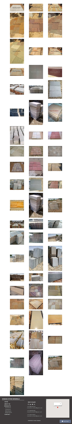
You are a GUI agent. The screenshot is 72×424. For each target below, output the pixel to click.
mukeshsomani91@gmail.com (34, 412)
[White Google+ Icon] (34, 404)
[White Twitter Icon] (32, 404)
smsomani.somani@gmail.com (34, 407)
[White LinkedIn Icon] (30, 404)
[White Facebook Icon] (28, 404)
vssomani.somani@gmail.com (34, 416)
